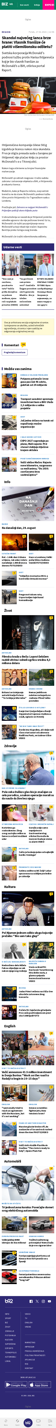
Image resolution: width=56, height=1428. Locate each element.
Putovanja (10, 1335)
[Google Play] (16, 1384)
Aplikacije (30, 1359)
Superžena (10, 1344)
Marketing (30, 1342)
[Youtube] (49, 1301)
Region (6, 32)
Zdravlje (9, 1331)
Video (27, 1314)
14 (23, 344)
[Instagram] (43, 1301)
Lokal (8, 1361)
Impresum (29, 1347)
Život (7, 1327)
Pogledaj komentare (14, 352)
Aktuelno (7, 653)
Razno (5, 524)
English (6, 1104)
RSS (26, 1364)
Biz (6, 1322)
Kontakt (29, 1368)
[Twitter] (37, 1301)
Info (7, 1314)
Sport (8, 1318)
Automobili (10, 1357)
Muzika (22, 988)
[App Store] (40, 1384)
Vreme (28, 1327)
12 (24, 536)
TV (26, 1318)
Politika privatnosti (35, 1355)
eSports (9, 1348)
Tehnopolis (10, 1352)
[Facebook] (31, 1301)
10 (14, 396)
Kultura (9, 1339)
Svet (22, 417)
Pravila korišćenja (34, 1351)
